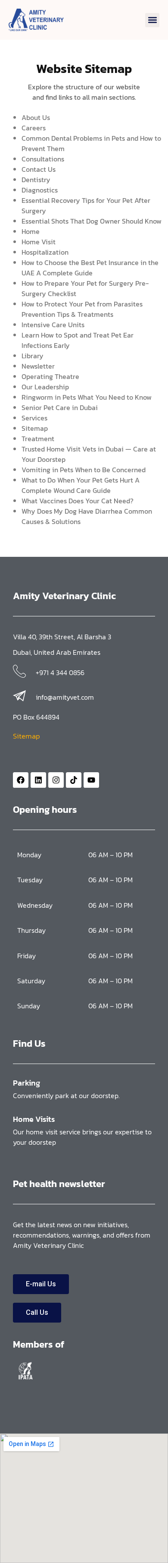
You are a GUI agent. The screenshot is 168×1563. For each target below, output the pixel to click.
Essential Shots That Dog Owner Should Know (92, 221)
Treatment (38, 438)
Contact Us (39, 169)
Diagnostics (40, 190)
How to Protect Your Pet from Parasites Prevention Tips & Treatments (82, 309)
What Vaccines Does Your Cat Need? (78, 501)
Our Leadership (45, 387)
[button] (152, 20)
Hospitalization (45, 252)
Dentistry (36, 179)
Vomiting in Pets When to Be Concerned (84, 469)
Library (33, 355)
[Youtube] (91, 780)
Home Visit (39, 242)
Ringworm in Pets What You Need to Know (87, 397)
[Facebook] (20, 780)
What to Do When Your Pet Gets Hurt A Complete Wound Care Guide (81, 485)
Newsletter (38, 366)
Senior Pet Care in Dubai (60, 407)
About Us (36, 117)
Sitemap (35, 428)
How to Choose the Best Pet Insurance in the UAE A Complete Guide (90, 267)
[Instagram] (56, 780)
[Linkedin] (38, 780)
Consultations (43, 159)
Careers (34, 128)
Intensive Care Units (53, 324)
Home (31, 231)
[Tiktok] (73, 780)
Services (34, 418)
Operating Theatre (50, 376)
